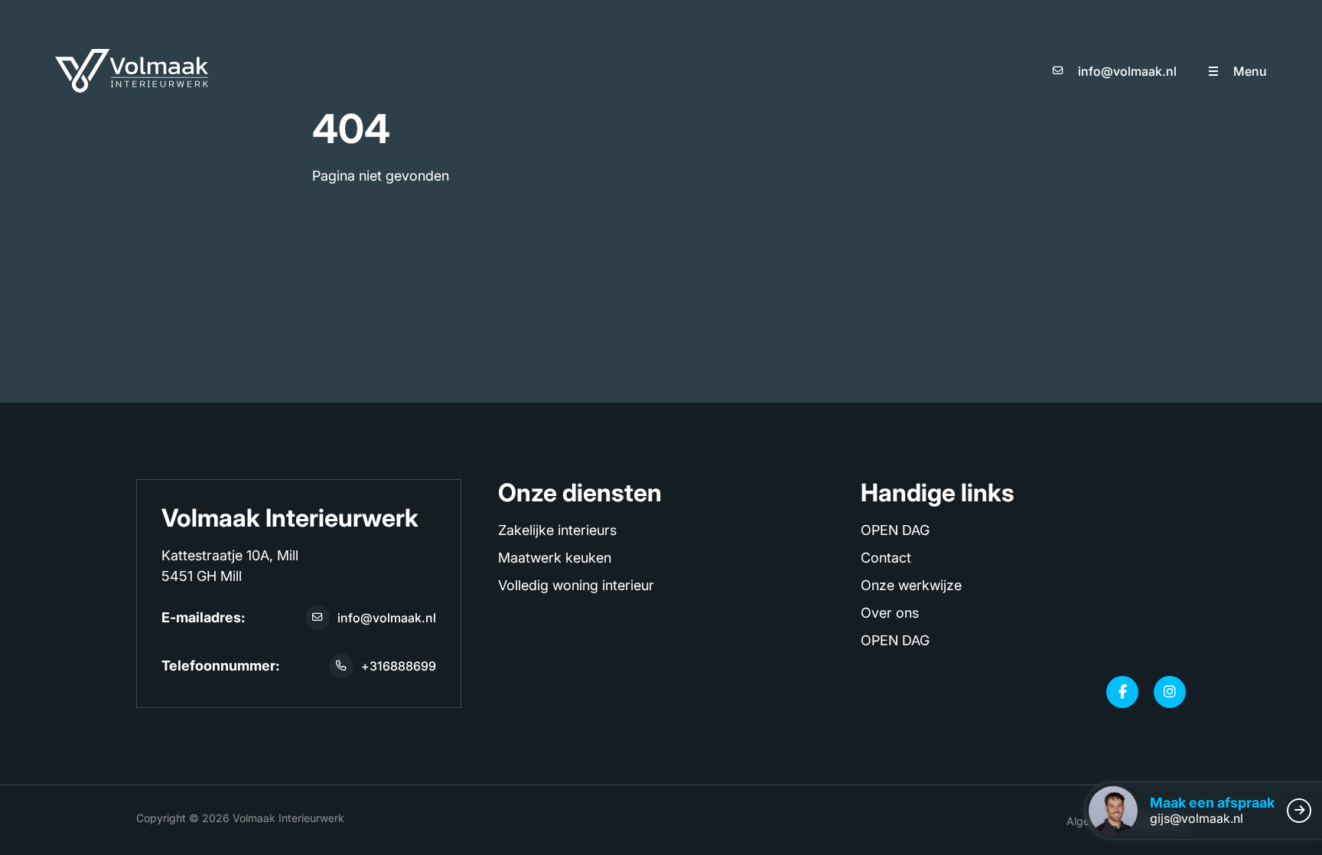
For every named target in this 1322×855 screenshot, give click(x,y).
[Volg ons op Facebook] (1122, 692)
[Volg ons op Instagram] (1170, 692)
